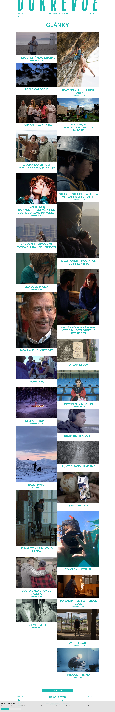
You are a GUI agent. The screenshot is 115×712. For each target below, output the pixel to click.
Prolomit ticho (78, 674)
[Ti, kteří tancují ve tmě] (78, 452)
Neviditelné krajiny (78, 435)
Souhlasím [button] (5, 708)
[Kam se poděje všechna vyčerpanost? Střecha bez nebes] (78, 297)
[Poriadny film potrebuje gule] (78, 586)
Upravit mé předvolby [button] (14, 708)
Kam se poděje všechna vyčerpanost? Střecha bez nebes (78, 330)
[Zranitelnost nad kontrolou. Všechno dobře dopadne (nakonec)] (37, 188)
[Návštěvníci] (37, 454)
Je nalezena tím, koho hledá (36, 550)
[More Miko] (37, 367)
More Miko (36, 381)
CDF (96, 696)
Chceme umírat (37, 625)
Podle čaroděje (36, 89)
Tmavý (23, 17)
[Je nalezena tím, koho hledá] (37, 518)
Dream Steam (78, 364)
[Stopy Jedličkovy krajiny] (37, 43)
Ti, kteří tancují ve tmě (78, 466)
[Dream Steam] (78, 350)
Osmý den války (78, 505)
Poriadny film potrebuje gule (78, 602)
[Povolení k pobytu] (78, 539)
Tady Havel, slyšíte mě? (36, 350)
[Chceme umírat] (37, 610)
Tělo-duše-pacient (36, 286)
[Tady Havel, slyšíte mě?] (37, 320)
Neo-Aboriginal (36, 420)
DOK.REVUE (20, 13)
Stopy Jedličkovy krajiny (36, 57)
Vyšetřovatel (78, 643)
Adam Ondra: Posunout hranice (78, 91)
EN (97, 13)
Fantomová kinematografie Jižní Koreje (78, 127)
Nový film (32, 60)
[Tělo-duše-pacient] (37, 268)
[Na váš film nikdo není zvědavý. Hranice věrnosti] (37, 230)
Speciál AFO (38, 487)
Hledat (96, 17)
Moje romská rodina (36, 125)
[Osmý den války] (78, 487)
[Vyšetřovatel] (78, 624)
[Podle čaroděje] (37, 75)
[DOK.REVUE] (57, 6)
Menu (57, 17)
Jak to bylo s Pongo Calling (36, 592)
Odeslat (67, 701)
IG (94, 13)
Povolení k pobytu (78, 569)
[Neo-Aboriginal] (37, 402)
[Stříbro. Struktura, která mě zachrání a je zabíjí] (78, 163)
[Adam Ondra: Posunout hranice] (78, 59)
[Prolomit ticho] (78, 660)
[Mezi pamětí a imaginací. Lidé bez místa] (78, 230)
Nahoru (57, 685)
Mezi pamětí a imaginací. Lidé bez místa (78, 262)
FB (90, 13)
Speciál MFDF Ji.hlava (38, 60)
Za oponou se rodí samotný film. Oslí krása (36, 166)
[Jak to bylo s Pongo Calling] (37, 572)
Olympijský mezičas (78, 404)
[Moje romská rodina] (37, 109)
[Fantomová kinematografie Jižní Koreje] (78, 110)
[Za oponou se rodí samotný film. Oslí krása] (37, 146)
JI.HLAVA (90, 696)
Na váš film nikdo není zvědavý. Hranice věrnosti (36, 246)
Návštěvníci (36, 484)
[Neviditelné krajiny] (78, 421)
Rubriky (19, 699)
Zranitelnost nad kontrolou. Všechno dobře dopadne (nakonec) (36, 209)
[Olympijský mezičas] (78, 385)
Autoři (19, 700)
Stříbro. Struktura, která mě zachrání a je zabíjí (78, 195)
